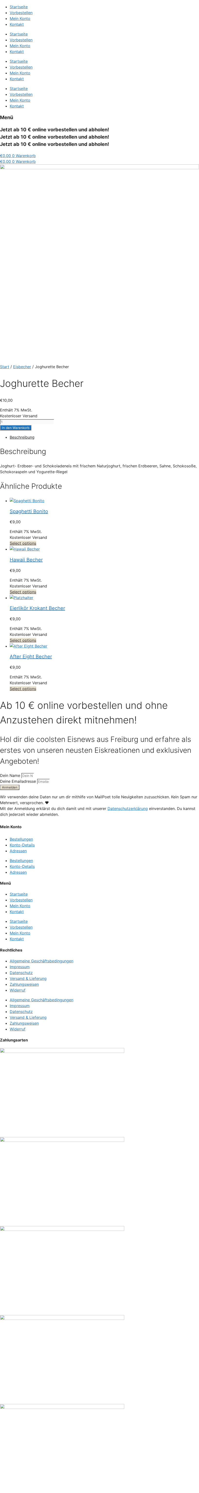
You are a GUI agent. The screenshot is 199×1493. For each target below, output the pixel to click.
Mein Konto (20, 18)
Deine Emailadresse (18, 781)
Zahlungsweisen (24, 984)
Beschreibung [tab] (22, 437)
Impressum (20, 966)
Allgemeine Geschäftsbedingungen (41, 961)
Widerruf (17, 990)
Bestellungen (21, 839)
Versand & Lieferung (28, 978)
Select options (23, 543)
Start (4, 366)
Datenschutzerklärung (128, 808)
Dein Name (10, 775)
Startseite (19, 6)
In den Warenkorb (15, 428)
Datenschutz (21, 972)
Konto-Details (22, 845)
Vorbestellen (21, 12)
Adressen (18, 850)
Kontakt (17, 24)
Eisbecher (22, 366)
